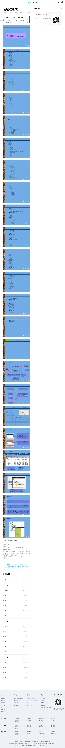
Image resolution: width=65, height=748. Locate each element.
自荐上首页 (16, 703)
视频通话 (17, 726)
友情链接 (43, 705)
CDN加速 (53, 725)
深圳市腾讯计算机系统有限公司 (16, 743)
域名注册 (17, 718)
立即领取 (27, 19)
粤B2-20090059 (36, 743)
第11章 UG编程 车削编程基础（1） (7, 657)
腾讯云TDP (29, 705)
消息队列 (53, 718)
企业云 (40, 725)
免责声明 (43, 700)
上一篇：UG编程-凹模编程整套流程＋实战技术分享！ (15, 564)
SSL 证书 (53, 726)
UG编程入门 (7, 605)
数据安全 (17, 731)
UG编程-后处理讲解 (7, 647)
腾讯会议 (29, 725)
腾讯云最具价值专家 (32, 698)
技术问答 (3, 700)
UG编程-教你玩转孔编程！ (7, 626)
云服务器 (29, 718)
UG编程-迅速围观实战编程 (7, 600)
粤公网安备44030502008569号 (49, 743)
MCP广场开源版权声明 (46, 707)
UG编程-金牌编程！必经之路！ (7, 662)
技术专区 (3, 711)
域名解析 (41, 720)
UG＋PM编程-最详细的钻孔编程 (7, 677)
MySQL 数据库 (42, 726)
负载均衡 (29, 731)
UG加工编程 (7, 611)
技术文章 (3, 698)
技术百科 (3, 709)
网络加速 (17, 720)
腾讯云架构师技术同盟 (32, 700)
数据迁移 (17, 735)
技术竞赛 (16, 705)
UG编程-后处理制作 (7, 652)
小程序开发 (41, 733)
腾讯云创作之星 (31, 703)
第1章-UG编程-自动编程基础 (7, 631)
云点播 (16, 733)
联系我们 (43, 703)
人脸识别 (17, 725)
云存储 (52, 720)
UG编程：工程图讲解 (7, 585)
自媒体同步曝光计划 (18, 698)
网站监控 (53, 733)
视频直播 (17, 721)
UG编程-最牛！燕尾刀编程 (7, 641)
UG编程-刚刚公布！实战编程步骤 (7, 667)
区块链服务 (41, 718)
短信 (40, 731)
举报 (29, 12)
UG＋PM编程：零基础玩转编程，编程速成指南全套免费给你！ (7, 580)
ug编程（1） (7, 590)
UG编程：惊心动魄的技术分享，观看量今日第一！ (7, 621)
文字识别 (53, 731)
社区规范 (43, 698)
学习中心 (3, 707)
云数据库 (29, 720)
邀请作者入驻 (17, 700)
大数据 (28, 733)
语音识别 (17, 728)
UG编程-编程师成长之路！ (7, 636)
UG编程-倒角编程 (7, 595)
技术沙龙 (3, 703)
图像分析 (29, 726)
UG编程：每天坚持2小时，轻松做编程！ (7, 672)
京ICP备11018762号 (45, 745)
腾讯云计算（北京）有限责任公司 (23, 745)
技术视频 (3, 705)
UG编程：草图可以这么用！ (7, 616)
